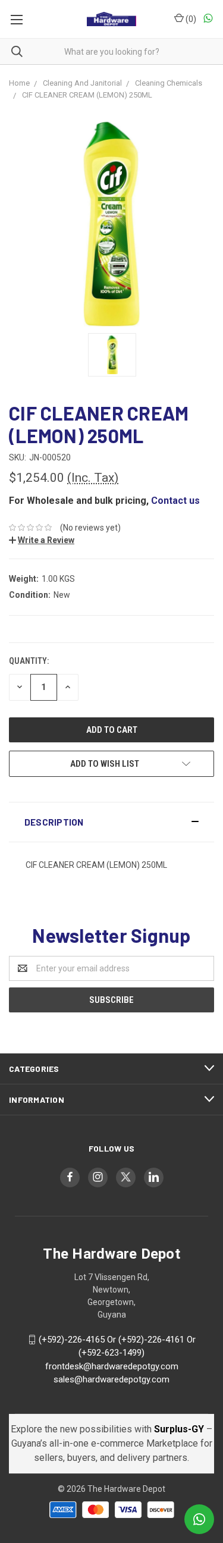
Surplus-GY (180, 1429)
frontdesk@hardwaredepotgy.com (111, 1366)
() (190, 19)
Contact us (175, 500)
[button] (111, 822)
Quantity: (29, 661)
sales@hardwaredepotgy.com (111, 1379)
